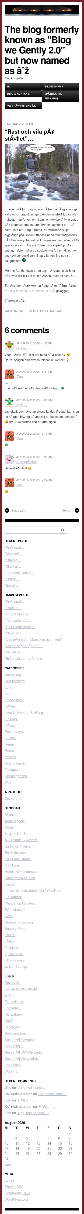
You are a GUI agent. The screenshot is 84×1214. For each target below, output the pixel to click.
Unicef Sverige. (16, 966)
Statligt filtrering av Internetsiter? (28, 290)
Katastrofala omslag (20, 877)
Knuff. (9, 1020)
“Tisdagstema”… (17, 620)
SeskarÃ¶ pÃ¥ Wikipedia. (24, 1052)
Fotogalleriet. (14, 1001)
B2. (9, 86)
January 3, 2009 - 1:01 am (34, 457)
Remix (10, 744)
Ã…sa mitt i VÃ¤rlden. (21, 839)
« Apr (8, 1164)
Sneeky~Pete (15, 928)
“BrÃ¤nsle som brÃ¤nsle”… (26, 658)
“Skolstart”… (14, 632)
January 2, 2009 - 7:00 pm (34, 400)
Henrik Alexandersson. (22, 871)
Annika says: (14, 674)
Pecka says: (47, 311)
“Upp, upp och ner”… (33, 1112)
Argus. (10, 827)
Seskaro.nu (13, 798)
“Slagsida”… (19, 510)
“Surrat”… (12, 578)
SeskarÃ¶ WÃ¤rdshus (22, 1058)
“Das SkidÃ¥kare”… (20, 626)
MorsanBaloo (26, 461)
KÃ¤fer (10, 706)
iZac (20, 311)
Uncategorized (16, 775)
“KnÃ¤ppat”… (15, 547)
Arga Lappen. (15, 820)
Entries (14, 1186)
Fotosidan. (13, 1007)
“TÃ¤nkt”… (13, 607)
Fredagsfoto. (14, 699)
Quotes (10, 737)
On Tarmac (13, 896)
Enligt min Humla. (18, 858)
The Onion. (13, 1064)
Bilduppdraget (15, 680)
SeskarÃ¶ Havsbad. (20, 1039)
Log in (9, 1180)
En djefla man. (16, 852)
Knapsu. (11, 884)
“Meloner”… (14, 553)
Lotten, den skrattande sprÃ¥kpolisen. (33, 890)
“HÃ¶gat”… (25, 1099)
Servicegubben (16, 1033)
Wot (59, 311)
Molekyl (22, 404)
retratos (10, 756)
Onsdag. (11, 718)
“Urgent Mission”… (19, 613)
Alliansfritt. (12, 814)
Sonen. (10, 934)
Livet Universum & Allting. (24, 712)
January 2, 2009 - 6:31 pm (34, 371)
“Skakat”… (13, 559)
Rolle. (9, 915)
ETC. (8, 995)
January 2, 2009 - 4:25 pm (34, 343)
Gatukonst (13, 865)
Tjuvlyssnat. (14, 953)
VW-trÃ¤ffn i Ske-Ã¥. (21, 105)
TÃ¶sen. (11, 941)
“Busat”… (12, 585)
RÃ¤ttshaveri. (15, 909)
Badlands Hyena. (18, 846)
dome (9, 693)
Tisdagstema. (15, 769)
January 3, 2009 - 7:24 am (34, 480)
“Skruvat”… (13, 566)
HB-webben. (14, 1014)
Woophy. (11, 1071)
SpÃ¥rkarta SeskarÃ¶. (53, 96)
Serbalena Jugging (19, 922)
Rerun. (10, 750)
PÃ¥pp (10, 725)
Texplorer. (12, 947)
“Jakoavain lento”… (19, 572)
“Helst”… (67, 510)
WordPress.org (16, 1199)
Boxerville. (13, 982)
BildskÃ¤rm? (54, 86)
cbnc (8, 687)
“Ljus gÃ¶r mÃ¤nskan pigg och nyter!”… (35, 639)
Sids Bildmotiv (15, 763)
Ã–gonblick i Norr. (18, 833)
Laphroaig (12, 1026)
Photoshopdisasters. (20, 903)
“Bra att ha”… (15, 651)
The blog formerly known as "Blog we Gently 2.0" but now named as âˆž (42, 49)
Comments (17, 1192)
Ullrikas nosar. (15, 960)
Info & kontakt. (18, 93)
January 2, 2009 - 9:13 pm (34, 433)
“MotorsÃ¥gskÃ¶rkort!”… (24, 645)
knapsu (22, 348)
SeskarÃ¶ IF (14, 1045)
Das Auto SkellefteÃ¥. (21, 988)
